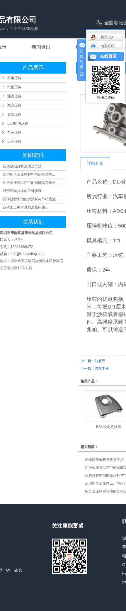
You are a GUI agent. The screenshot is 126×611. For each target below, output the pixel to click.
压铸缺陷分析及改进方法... (23, 166)
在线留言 (108, 56)
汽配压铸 (14, 87)
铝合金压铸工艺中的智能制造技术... (30, 183)
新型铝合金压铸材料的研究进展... (29, 174)
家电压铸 (14, 78)
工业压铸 (14, 142)
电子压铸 (14, 132)
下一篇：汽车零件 (95, 368)
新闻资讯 (41, 47)
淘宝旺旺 (108, 46)
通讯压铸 (14, 96)
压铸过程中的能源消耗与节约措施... (30, 199)
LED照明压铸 (17, 123)
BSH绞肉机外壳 (108, 427)
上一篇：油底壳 (93, 361)
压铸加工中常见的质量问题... (25, 207)
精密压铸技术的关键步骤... (23, 191)
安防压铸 (14, 114)
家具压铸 (14, 105)
